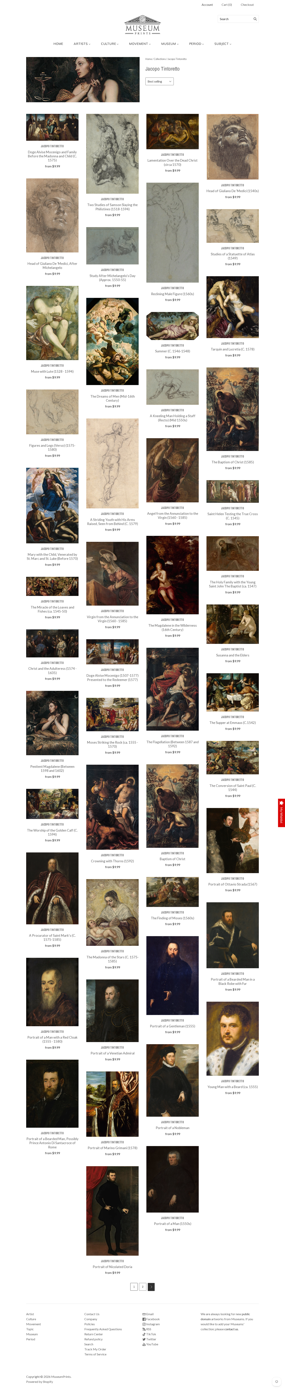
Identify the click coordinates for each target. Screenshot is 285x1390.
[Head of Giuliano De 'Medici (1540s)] (232, 147)
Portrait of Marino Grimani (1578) (112, 1148)
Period (30, 1339)
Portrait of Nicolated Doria (112, 1267)
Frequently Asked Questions (103, 1329)
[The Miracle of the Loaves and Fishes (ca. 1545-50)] (52, 586)
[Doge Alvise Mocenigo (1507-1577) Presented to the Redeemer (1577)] (112, 652)
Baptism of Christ (172, 859)
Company (90, 1319)
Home (148, 59)
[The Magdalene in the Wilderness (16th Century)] (172, 575)
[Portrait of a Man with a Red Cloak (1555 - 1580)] (52, 992)
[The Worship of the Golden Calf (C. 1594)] (52, 804)
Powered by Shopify (39, 1381)
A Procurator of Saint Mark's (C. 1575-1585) (52, 937)
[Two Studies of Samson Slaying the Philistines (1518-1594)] (112, 154)
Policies (89, 1324)
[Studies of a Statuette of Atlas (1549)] (232, 226)
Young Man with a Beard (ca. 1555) (232, 1087)
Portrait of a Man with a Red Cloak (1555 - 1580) (52, 1039)
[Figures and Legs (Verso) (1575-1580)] (52, 411)
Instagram (153, 1324)
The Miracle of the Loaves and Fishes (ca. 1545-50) (52, 609)
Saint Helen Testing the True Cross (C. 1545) (232, 516)
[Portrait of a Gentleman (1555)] (172, 975)
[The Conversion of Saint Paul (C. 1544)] (232, 758)
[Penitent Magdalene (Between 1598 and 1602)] (52, 723)
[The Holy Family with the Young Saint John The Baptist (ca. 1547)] (232, 553)
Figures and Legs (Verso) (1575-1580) (52, 447)
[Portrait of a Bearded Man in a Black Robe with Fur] (232, 935)
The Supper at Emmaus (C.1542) (232, 723)
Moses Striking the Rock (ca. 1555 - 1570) (112, 744)
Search (88, 1344)
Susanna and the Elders (232, 655)
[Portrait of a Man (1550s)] (172, 1179)
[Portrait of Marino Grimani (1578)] (112, 1104)
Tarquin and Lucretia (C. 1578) (233, 349)
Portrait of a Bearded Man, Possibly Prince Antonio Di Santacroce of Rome (52, 1143)
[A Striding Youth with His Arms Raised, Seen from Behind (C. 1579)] (112, 463)
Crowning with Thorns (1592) (112, 861)
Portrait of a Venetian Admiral (113, 1053)
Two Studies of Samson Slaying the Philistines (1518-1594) (112, 207)
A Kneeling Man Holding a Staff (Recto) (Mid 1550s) (172, 418)
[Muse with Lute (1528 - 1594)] (52, 323)
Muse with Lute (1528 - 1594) (52, 371)
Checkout (247, 4)
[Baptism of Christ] (172, 806)
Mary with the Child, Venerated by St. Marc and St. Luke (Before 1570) (52, 556)
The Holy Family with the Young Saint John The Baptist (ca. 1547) (232, 584)
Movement (33, 1324)
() (227, 4)
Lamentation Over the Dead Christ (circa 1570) (173, 162)
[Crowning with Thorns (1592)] (112, 807)
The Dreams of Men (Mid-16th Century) (112, 398)
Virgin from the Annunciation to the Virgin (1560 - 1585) (112, 619)
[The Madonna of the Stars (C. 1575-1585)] (112, 912)
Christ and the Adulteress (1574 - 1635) (52, 670)
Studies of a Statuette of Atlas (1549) (233, 256)
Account (207, 4)
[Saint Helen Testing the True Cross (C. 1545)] (232, 491)
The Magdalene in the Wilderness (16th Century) (172, 627)
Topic (30, 1329)
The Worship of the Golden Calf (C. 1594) (52, 832)
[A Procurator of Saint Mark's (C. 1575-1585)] (52, 888)
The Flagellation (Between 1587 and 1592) (172, 744)
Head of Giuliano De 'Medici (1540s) (232, 191)
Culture (31, 1319)
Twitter (151, 1339)
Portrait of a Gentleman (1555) (172, 1026)
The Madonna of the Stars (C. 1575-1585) (112, 959)
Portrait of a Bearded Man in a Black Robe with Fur (233, 981)
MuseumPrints (61, 1376)
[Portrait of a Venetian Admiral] (112, 1010)
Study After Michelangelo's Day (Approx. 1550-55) (113, 278)
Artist (30, 1314)
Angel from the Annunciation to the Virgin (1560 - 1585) (172, 515)
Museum (32, 1334)
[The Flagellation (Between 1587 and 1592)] (172, 689)
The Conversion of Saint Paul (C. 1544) (232, 788)
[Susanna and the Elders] (232, 624)
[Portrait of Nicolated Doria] (112, 1211)
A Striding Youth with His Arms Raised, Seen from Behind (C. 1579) (112, 522)
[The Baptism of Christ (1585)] (232, 409)
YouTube (152, 1344)
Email (150, 1314)
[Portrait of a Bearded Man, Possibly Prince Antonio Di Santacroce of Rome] (52, 1094)
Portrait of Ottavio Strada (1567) (232, 884)
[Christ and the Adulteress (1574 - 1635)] (52, 643)
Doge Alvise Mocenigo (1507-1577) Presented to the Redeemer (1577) (112, 677)
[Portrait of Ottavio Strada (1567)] (232, 840)
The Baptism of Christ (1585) (233, 462)
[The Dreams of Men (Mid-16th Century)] (112, 341)
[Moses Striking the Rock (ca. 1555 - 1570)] (112, 714)
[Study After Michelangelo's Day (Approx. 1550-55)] (112, 245)
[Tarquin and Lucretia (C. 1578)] (232, 307)
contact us (231, 1329)
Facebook (153, 1319)
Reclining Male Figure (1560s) (172, 294)
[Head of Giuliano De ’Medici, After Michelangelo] (52, 215)
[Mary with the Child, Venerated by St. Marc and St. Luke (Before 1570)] (52, 505)
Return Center (93, 1334)
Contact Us (91, 1314)
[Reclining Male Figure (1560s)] (172, 233)
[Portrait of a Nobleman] (172, 1080)
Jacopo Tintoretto (52, 146)
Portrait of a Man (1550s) (172, 1224)
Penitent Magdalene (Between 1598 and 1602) (52, 768)
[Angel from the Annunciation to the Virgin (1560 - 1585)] (172, 470)
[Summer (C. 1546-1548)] (172, 326)
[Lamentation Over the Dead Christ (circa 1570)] (172, 131)
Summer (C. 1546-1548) (172, 351)
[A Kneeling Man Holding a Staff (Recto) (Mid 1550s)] (172, 387)
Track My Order (95, 1349)
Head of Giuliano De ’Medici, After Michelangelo (52, 266)
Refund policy (93, 1339)
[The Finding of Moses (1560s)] (172, 892)
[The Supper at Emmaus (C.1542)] (232, 692)
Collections (160, 59)
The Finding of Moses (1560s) (172, 918)
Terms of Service (95, 1354)
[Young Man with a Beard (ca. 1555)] (232, 1039)
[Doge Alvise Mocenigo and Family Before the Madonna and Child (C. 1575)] (52, 127)
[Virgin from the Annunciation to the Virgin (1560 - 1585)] (112, 574)
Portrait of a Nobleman (172, 1128)
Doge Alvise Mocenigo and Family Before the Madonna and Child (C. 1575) (52, 156)
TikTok (151, 1334)
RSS (148, 1329)
